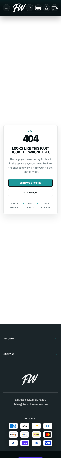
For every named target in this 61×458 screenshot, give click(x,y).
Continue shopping (30, 183)
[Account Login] (46, 7)
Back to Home (30, 192)
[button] (6, 7)
